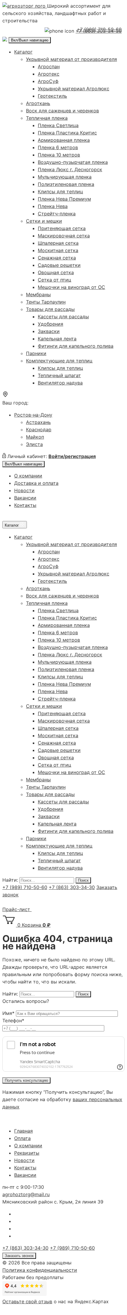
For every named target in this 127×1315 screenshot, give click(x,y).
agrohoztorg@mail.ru (26, 1194)
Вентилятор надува (60, 383)
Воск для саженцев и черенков (62, 111)
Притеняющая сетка (62, 228)
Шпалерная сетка (58, 243)
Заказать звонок (19, 1256)
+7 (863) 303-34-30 (72, 887)
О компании (28, 476)
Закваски (49, 331)
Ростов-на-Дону (33, 415)
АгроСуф (48, 81)
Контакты (25, 505)
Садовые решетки (59, 265)
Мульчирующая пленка (65, 177)
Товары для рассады (50, 309)
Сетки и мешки (44, 221)
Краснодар (38, 429)
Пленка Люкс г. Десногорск (70, 169)
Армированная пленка (64, 140)
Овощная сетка (56, 272)
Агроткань (38, 103)
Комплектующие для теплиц (59, 361)
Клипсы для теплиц (60, 191)
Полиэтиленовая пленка (66, 184)
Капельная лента (57, 339)
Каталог (23, 52)
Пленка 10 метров (59, 155)
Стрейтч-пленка (57, 214)
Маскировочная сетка (64, 236)
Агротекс (48, 74)
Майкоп (35, 437)
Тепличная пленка (47, 118)
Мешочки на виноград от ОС (71, 287)
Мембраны (38, 294)
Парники (36, 353)
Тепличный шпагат (59, 375)
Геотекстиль (52, 96)
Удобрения (50, 324)
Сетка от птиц (54, 280)
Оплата (22, 1138)
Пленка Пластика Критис (67, 133)
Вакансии (25, 498)
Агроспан (49, 66)
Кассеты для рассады (63, 316)
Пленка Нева (53, 206)
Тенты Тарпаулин (46, 302)
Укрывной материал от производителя (71, 59)
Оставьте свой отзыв (27, 1301)
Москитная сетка (58, 250)
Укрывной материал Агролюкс (73, 88)
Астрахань (38, 422)
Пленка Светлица (58, 125)
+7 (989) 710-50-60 (99, 29)
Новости (24, 490)
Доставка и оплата (36, 483)
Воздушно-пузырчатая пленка (73, 162)
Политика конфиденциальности (39, 1270)
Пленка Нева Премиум (64, 199)
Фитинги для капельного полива (75, 346)
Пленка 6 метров (58, 147)
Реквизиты (26, 1153)
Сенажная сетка (57, 258)
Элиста (34, 444)
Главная (23, 1131)
